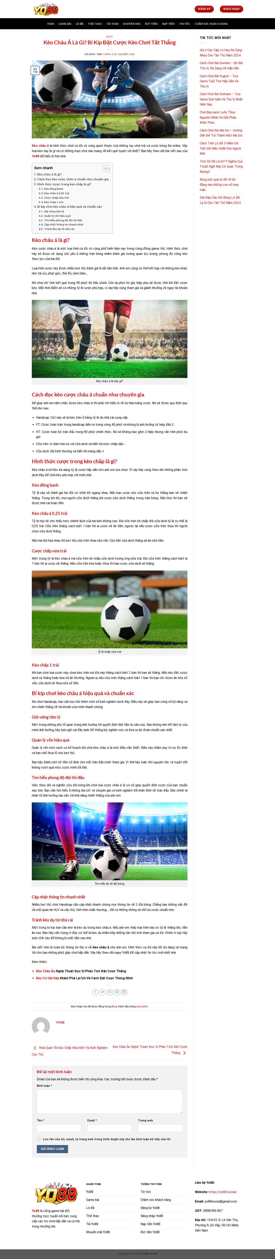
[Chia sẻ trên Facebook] (95, 992)
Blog (109, 36)
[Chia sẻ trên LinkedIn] (124, 992)
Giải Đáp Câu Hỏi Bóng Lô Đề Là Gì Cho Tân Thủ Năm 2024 (220, 200)
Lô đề (80, 23)
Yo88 (50, 23)
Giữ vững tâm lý (54, 211)
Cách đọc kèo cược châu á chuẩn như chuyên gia (73, 179)
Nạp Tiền (168, 23)
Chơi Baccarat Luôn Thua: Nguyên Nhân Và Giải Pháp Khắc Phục (218, 117)
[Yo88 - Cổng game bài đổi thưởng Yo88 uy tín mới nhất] (46, 9)
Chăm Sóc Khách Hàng (211, 23)
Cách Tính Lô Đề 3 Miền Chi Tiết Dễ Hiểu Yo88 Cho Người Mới (220, 148)
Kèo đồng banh (53, 188)
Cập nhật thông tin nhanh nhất (63, 224)
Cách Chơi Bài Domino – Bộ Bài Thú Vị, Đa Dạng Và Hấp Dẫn (221, 65)
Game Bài (65, 23)
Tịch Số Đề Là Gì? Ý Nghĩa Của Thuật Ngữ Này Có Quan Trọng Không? (221, 167)
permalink (142, 1006)
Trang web (145, 1120)
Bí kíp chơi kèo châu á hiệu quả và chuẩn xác (69, 207)
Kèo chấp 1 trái (53, 202)
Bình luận (44, 1086)
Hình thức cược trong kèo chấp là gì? (64, 184)
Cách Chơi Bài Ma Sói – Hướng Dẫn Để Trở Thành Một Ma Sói (221, 133)
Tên (40, 1120)
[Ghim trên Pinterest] (117, 992)
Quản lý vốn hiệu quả (57, 215)
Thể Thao (95, 23)
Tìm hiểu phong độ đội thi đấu (63, 220)
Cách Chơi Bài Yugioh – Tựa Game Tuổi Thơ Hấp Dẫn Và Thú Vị (219, 81)
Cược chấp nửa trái (56, 197)
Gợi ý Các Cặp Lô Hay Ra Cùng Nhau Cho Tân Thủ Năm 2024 (221, 52)
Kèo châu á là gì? (49, 174)
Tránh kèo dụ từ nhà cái (59, 229)
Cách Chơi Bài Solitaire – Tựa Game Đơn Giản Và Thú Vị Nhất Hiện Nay (221, 99)
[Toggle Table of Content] (104, 168)
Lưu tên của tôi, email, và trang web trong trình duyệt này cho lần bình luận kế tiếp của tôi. (107, 1139)
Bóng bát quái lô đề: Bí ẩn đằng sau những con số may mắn (219, 185)
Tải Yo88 (112, 23)
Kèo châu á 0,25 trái (56, 193)
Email (92, 1120)
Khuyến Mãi (132, 23)
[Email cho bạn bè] (109, 992)
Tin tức (184, 23)
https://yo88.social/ (223, 1192)
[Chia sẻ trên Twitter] (102, 992)
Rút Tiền (151, 23)
